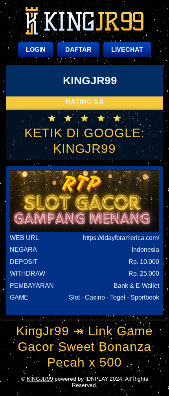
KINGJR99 (40, 379)
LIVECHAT (127, 49)
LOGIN (36, 49)
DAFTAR (78, 49)
